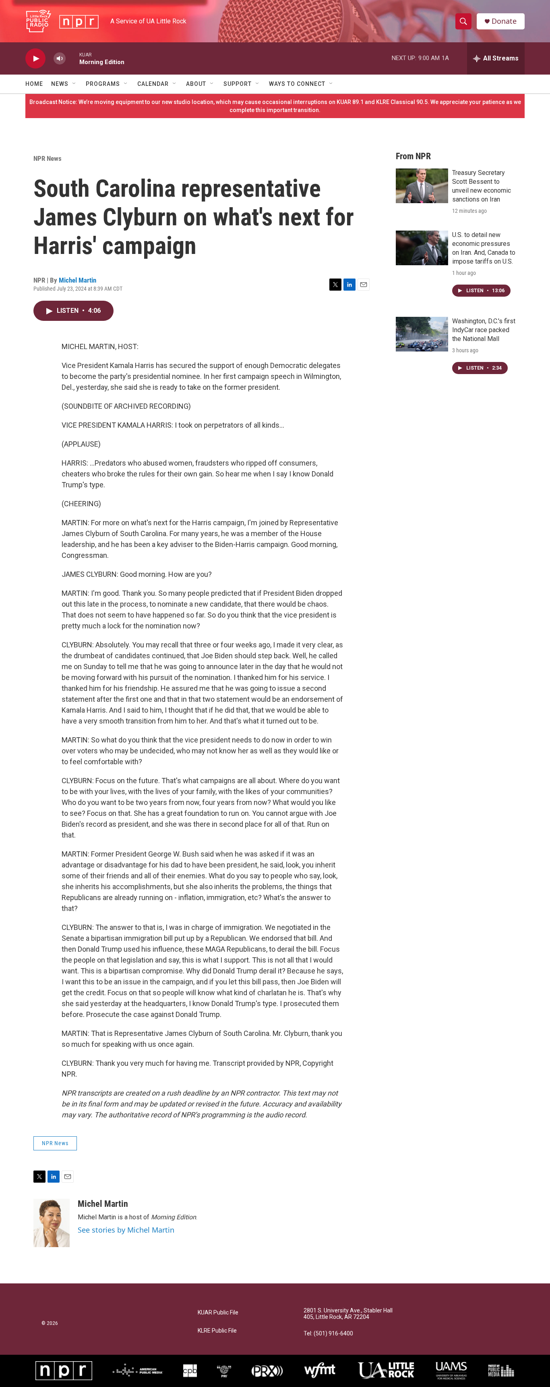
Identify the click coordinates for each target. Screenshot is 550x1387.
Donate (504, 21)
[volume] (59, 59)
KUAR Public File (218, 1313)
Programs (103, 84)
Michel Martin (77, 280)
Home (34, 84)
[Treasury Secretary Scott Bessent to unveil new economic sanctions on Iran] (422, 185)
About (196, 84)
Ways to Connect (297, 84)
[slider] (72, 58)
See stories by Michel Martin (126, 1230)
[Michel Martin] (51, 1223)
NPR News (47, 158)
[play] (35, 58)
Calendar (153, 84)
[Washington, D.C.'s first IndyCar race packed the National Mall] (422, 334)
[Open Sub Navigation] (74, 84)
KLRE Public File (217, 1331)
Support (237, 84)
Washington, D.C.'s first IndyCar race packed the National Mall (483, 330)
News (59, 84)
